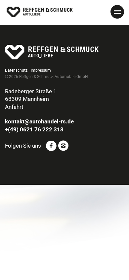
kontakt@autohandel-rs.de (39, 121)
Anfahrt (14, 107)
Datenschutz (16, 70)
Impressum (41, 70)
